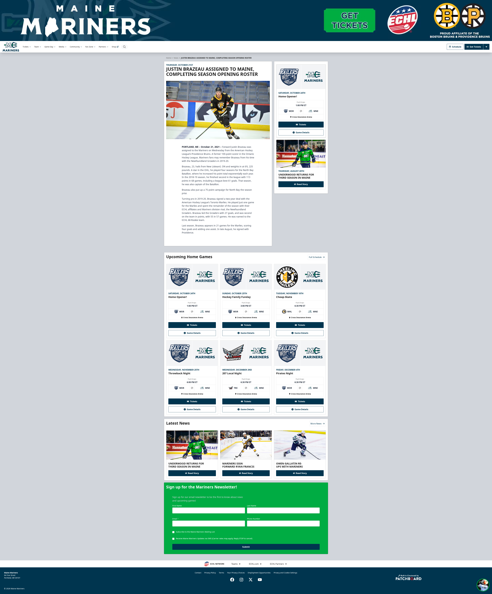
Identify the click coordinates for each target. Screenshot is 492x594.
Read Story (302, 184)
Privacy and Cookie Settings (285, 572)
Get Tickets (475, 46)
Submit (246, 546)
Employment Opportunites (259, 572)
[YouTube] (259, 579)
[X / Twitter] (250, 579)
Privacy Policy (210, 572)
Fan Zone (89, 46)
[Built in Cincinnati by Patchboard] (408, 577)
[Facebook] (232, 579)
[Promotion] (246, 20)
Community (75, 46)
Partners (102, 46)
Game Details (302, 132)
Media (61, 46)
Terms (221, 572)
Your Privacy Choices (236, 572)
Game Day (48, 46)
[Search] (124, 47)
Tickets (26, 46)
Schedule (456, 46)
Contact (198, 572)
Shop (114, 46)
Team (36, 46)
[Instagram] (241, 579)
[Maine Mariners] (11, 47)
